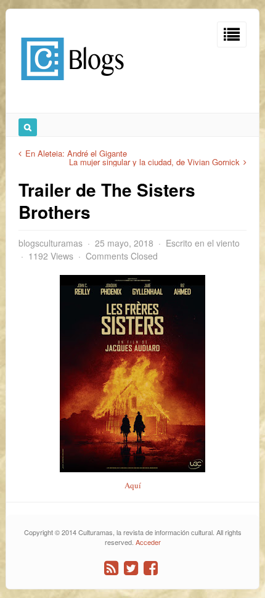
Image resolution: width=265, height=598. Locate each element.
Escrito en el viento (203, 243)
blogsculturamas (50, 243)
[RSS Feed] (111, 568)
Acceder (148, 542)
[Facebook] (151, 568)
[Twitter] (131, 568)
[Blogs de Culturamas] (72, 85)
